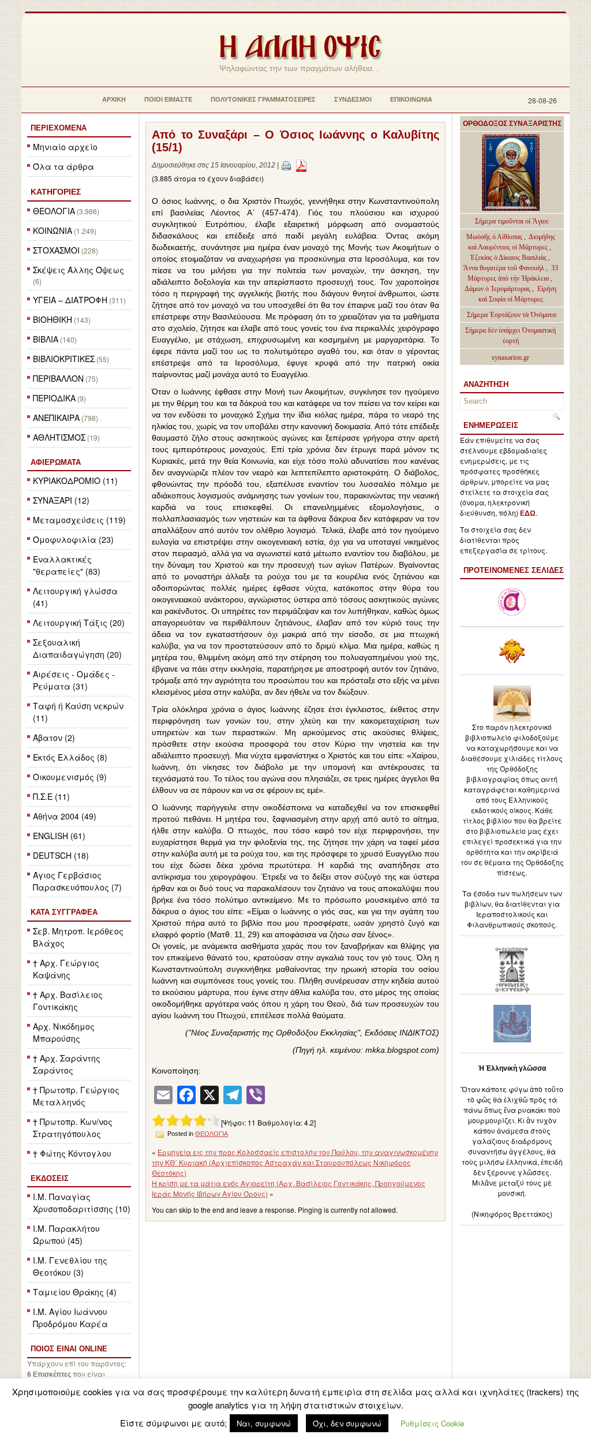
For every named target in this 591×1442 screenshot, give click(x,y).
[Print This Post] (286, 165)
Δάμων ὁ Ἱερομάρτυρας (498, 289)
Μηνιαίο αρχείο (65, 146)
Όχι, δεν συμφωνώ (347, 1423)
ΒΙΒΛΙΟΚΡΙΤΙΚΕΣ (64, 358)
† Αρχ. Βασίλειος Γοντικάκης (68, 1000)
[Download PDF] (301, 165)
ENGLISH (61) (59, 835)
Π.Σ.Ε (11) (51, 796)
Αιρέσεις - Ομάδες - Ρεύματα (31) (74, 680)
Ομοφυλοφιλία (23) (73, 539)
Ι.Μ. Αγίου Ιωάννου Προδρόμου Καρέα (70, 1317)
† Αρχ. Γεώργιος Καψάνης (66, 969)
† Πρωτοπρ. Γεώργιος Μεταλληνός (76, 1096)
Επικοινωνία (411, 99)
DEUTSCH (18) (61, 855)
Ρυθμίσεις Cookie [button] (432, 1423)
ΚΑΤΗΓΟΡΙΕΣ (56, 191)
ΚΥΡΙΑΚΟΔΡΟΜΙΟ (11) (75, 480)
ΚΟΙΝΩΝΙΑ (52, 230)
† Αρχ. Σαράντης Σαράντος (66, 1064)
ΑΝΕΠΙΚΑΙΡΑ (56, 417)
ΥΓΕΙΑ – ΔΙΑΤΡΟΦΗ (70, 299)
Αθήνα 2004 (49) (64, 816)
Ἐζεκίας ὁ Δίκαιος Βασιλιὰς (508, 258)
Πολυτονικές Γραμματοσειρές (263, 99)
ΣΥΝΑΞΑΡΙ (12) (61, 500)
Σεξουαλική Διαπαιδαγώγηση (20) (77, 648)
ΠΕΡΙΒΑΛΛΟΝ (58, 378)
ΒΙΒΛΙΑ (45, 339)
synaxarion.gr (510, 357)
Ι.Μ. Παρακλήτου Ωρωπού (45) (66, 1234)
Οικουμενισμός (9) (70, 777)
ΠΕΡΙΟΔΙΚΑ (54, 398)
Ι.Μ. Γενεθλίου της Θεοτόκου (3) (70, 1266)
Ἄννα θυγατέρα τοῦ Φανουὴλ (503, 268)
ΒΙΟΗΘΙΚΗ (52, 319)
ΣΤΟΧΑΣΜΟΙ (56, 250)
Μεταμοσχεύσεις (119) (79, 520)
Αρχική (114, 99)
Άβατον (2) (54, 737)
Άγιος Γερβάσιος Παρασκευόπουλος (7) (77, 881)
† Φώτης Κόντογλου (72, 1153)
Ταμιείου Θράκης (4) (75, 1292)
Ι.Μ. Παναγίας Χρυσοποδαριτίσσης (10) (81, 1202)
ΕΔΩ (528, 513)
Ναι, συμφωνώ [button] (264, 1423)
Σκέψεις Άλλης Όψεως (78, 269)
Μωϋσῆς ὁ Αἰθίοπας (494, 237)
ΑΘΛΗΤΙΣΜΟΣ (59, 437)
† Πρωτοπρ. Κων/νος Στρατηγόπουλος (73, 1127)
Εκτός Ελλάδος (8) (70, 757)
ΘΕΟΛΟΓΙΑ (54, 211)
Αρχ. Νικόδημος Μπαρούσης (64, 1032)
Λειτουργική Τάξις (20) (79, 622)
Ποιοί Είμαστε (168, 99)
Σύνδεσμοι (353, 99)
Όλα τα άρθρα (63, 166)
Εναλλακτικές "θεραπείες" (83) (66, 565)
